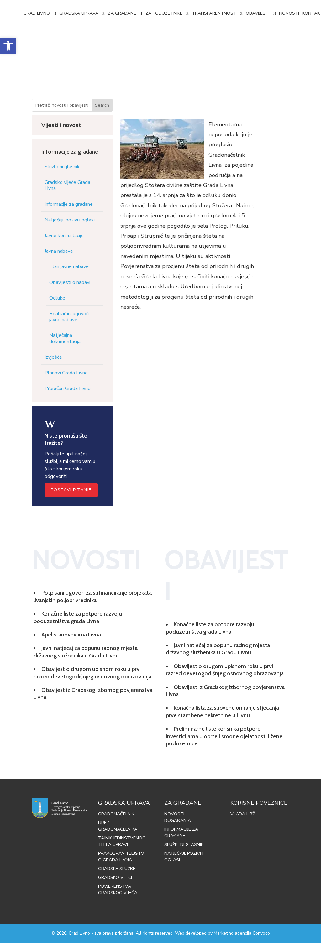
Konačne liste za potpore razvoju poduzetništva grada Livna (78, 617)
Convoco (261, 933)
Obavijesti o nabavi (69, 282)
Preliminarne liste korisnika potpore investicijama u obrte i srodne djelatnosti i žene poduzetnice (224, 736)
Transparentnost (214, 13)
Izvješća (53, 357)
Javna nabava (59, 251)
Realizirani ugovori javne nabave (69, 316)
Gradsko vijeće (116, 877)
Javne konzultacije (64, 235)
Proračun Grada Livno (68, 388)
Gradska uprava (78, 13)
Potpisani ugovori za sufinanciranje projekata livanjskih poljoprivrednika (93, 596)
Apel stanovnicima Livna (71, 634)
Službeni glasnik (62, 166)
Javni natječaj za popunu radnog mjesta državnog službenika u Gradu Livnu (86, 652)
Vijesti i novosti (61, 125)
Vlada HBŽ (242, 814)
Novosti (289, 13)
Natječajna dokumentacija (65, 338)
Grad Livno (37, 13)
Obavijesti (258, 13)
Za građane (122, 13)
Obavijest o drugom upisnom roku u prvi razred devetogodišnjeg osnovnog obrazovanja (92, 673)
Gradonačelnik (116, 814)
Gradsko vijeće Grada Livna (67, 185)
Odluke (57, 298)
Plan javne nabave (69, 266)
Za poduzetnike (163, 13)
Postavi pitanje (71, 490)
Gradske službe (116, 869)
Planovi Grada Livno (66, 372)
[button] (8, 46)
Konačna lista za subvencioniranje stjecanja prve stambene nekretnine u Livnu (222, 711)
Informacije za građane (69, 204)
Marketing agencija (232, 933)
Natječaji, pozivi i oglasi (70, 219)
